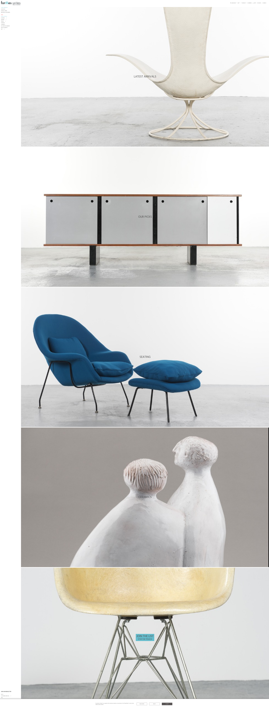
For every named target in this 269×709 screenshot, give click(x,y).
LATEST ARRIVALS (4, 7)
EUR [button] (238, 3)
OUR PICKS (3, 9)
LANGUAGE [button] (233, 3)
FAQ (2, 697)
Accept (167, 704)
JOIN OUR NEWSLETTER (6, 691)
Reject (154, 704)
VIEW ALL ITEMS (4, 10)
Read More (142, 704)
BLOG (2, 694)
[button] (4, 18)
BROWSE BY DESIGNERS (5, 12)
